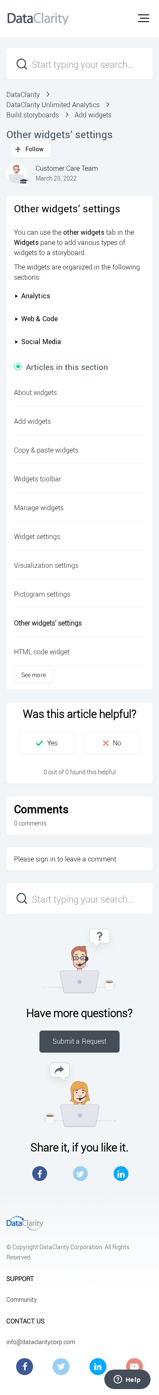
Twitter (80, 1173)
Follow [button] (34, 149)
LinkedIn (121, 1173)
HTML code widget (42, 651)
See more (33, 675)
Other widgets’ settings (48, 623)
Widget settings (37, 536)
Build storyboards (32, 114)
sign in (46, 859)
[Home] (38, 18)
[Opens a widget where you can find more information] (127, 1380)
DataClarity (23, 94)
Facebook (39, 1173)
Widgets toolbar (37, 479)
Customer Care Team (67, 168)
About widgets (35, 392)
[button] (143, 18)
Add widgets (93, 114)
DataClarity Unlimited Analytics (53, 104)
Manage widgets (39, 507)
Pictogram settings (42, 594)
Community (21, 1299)
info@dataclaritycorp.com (40, 1342)
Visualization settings (46, 565)
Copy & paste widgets (46, 450)
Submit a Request (80, 1041)
